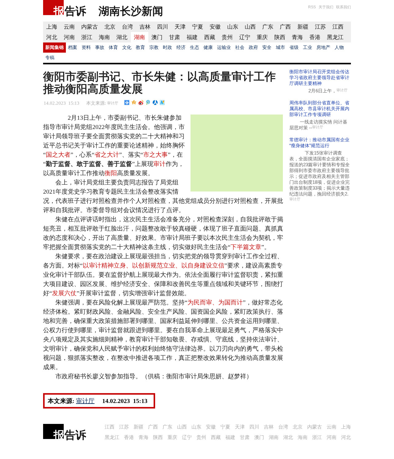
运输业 (224, 47)
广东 (267, 27)
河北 (51, 37)
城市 (280, 47)
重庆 (262, 37)
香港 (314, 37)
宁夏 (197, 27)
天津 (180, 27)
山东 (232, 27)
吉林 (145, 27)
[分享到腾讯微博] (148, 102)
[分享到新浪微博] (141, 102)
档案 (72, 47)
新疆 (302, 27)
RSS (312, 7)
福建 (192, 37)
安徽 (215, 27)
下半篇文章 (246, 247)
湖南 (139, 37)
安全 (266, 47)
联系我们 (343, 7)
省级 (294, 47)
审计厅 (112, 103)
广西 (285, 27)
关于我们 (326, 7)
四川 (162, 27)
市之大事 (155, 154)
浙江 (86, 37)
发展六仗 (64, 293)
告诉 (75, 11)
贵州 (227, 37)
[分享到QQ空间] (134, 102)
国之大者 (58, 154)
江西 (338, 27)
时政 (167, 47)
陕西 (279, 37)
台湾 (127, 27)
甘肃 (174, 37)
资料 (86, 47)
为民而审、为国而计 (215, 302)
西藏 (209, 37)
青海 (297, 37)
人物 (339, 47)
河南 (69, 37)
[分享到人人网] (155, 102)
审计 (159, 163)
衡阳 (111, 173)
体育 (113, 47)
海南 (104, 37)
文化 (126, 47)
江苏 (320, 27)
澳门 (157, 37)
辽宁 (244, 37)
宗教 (154, 47)
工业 (307, 47)
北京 (109, 27)
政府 (253, 47)
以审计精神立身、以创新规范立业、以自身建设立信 (153, 265)
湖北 (121, 37)
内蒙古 (89, 27)
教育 (140, 47)
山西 (250, 27)
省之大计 (106, 154)
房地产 (323, 47)
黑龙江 (335, 37)
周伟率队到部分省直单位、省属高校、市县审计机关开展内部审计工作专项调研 (319, 108)
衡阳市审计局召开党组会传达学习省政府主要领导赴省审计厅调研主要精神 (319, 77)
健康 (208, 47)
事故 (99, 47)
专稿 (49, 57)
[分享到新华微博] (162, 102)
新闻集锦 (54, 47)
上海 (51, 27)
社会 (239, 47)
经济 (181, 47)
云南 (69, 27)
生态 (194, 47)
